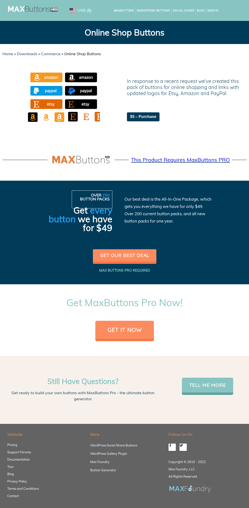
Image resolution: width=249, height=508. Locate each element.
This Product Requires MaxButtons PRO (180, 159)
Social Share (183, 10)
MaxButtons (124, 10)
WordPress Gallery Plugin (108, 453)
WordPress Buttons (153, 10)
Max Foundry (99, 462)
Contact (13, 496)
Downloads (27, 53)
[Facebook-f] (172, 447)
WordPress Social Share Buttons (113, 445)
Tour (10, 467)
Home (7, 53)
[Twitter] (183, 447)
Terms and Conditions (23, 488)
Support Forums (19, 452)
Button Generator (103, 470)
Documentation (18, 459)
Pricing (12, 445)
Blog (201, 10)
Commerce (51, 53)
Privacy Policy (17, 481)
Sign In (212, 10)
